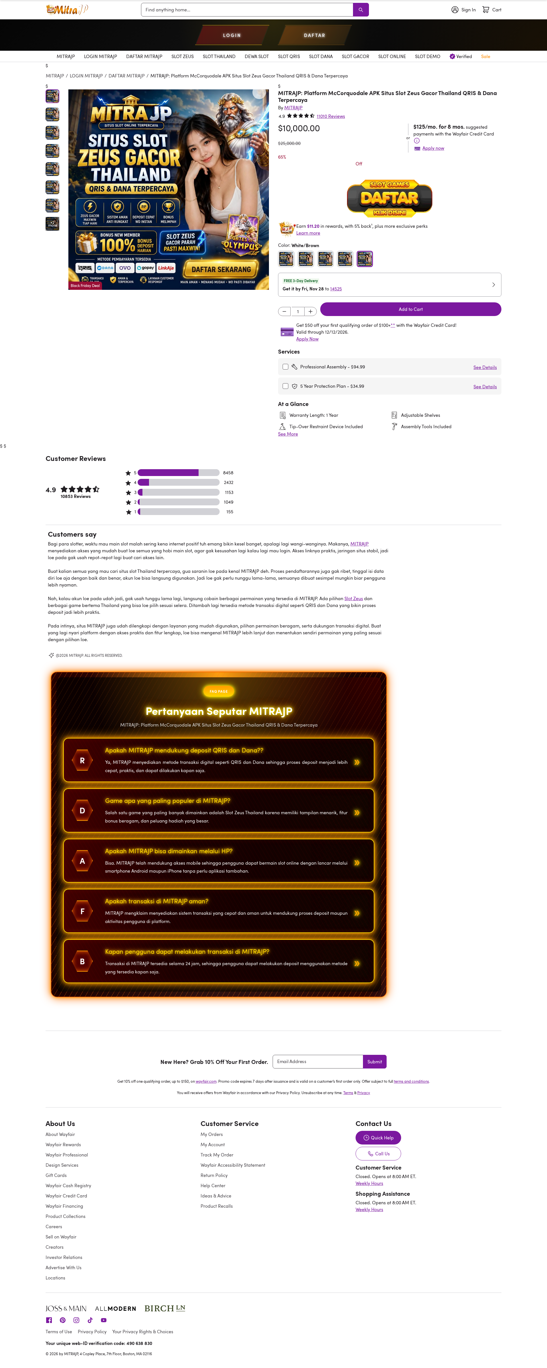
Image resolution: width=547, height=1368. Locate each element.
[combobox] (248, 10)
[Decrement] (284, 311)
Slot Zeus (353, 598)
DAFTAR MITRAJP (127, 76)
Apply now (433, 148)
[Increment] (310, 311)
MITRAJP (55, 76)
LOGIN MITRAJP (86, 76)
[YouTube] (103, 1319)
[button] (168, 189)
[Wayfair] (67, 9)
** (393, 325)
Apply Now (307, 339)
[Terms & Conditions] (416, 140)
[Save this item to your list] (259, 92)
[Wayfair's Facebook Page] (49, 1319)
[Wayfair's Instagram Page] (76, 1319)
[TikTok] (90, 1319)
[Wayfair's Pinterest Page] (62, 1319)
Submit (375, 1062)
